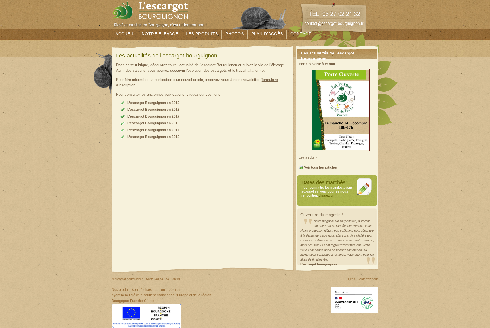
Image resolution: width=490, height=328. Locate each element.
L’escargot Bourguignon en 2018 (153, 110)
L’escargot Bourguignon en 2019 (153, 103)
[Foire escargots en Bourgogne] (363, 195)
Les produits (202, 33)
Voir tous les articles (320, 167)
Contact (300, 33)
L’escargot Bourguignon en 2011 (153, 130)
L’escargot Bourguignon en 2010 (153, 137)
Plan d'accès (267, 33)
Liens (351, 278)
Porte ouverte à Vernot (317, 64)
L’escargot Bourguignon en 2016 (153, 123)
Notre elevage (160, 33)
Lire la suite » (308, 157)
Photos (234, 33)
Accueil (124, 33)
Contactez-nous (368, 278)
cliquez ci (326, 195)
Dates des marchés (323, 182)
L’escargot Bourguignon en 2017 (153, 116)
